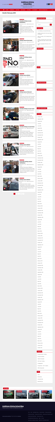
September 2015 (40, 299)
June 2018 (39, 224)
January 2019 (40, 208)
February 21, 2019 (23, 128)
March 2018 (40, 231)
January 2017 (40, 263)
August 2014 (40, 329)
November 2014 (40, 322)
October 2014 (40, 324)
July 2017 (39, 249)
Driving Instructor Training (42, 354)
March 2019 (40, 203)
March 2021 (40, 153)
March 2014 (40, 340)
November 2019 (40, 185)
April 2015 (39, 311)
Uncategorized (22, 19)
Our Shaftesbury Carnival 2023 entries (44, 30)
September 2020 (40, 164)
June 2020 (39, 171)
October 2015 (40, 297)
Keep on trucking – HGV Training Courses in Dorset (33, 394)
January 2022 (40, 130)
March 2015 (40, 313)
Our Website (34, 9)
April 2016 (39, 283)
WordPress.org (40, 381)
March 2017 (40, 258)
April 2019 (39, 201)
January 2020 (40, 180)
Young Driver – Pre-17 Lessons (43, 365)
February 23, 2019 (23, 60)
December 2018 (40, 210)
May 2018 (39, 226)
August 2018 (40, 219)
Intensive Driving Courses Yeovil (27, 108)
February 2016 (40, 288)
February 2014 (40, 343)
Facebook (12, 9)
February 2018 (40, 233)
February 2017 (40, 260)
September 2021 (40, 139)
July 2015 (39, 304)
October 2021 (40, 137)
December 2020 (40, 157)
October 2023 (40, 116)
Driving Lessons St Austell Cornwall (47, 414)
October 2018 (40, 215)
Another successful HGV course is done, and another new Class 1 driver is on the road (44, 40)
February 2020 (40, 178)
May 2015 (39, 308)
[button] (52, 9)
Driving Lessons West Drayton (32, 416)
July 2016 (39, 276)
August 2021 (40, 141)
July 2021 (39, 144)
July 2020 (39, 169)
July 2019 (39, 194)
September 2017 (40, 244)
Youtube (28, 9)
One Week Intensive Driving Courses (33, 418)
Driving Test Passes (41, 356)
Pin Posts (42, 418)
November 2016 (40, 267)
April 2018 (39, 228)
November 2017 (40, 240)
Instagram (23, 9)
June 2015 (39, 306)
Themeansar (19, 416)
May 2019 (39, 199)
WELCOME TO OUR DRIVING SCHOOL (44, 420)
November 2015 (40, 295)
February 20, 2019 (23, 164)
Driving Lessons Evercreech (26, 40)
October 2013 (40, 347)
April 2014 (39, 338)
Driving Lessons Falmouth (26, 92)
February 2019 (40, 205)
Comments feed (40, 379)
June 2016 (39, 279)
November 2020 (40, 160)
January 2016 (40, 290)
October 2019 (40, 187)
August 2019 (40, 192)
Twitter (17, 9)
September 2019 (40, 189)
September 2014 (40, 327)
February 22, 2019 (23, 93)
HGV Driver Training (41, 361)
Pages (40, 418)
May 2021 (39, 148)
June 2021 (39, 146)
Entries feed (40, 376)
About (31, 412)
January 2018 (40, 235)
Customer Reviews (41, 412)
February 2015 (40, 315)
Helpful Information (43, 9)
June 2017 (39, 251)
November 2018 (40, 212)
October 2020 (40, 162)
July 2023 (39, 123)
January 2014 (40, 345)
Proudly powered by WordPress (6, 416)
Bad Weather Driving (35, 412)
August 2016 (40, 274)
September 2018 (40, 217)
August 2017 (40, 247)
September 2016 (40, 272)
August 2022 (40, 128)
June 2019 (39, 196)
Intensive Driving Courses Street (27, 126)
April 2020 (39, 173)
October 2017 (40, 242)
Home (7, 9)
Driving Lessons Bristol (25, 75)
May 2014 (39, 336)
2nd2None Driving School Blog (13, 406)
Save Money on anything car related (33, 420)
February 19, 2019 (23, 181)
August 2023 (40, 121)
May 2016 (39, 281)
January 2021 (40, 155)
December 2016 (40, 265)
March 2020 (40, 176)
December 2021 (40, 132)
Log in (39, 374)
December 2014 (40, 320)
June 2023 (39, 125)
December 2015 (40, 292)
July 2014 (39, 331)
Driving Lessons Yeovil (40, 416)
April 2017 (39, 256)
